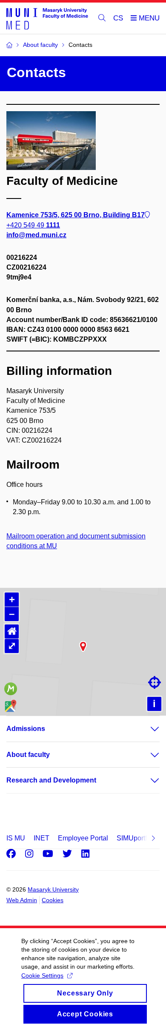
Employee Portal (83, 838)
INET (41, 838)
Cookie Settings (42, 975)
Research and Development (51, 780)
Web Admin (21, 900)
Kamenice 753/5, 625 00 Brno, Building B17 (75, 215)
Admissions (25, 728)
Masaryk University (53, 889)
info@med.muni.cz (36, 235)
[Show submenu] (146, 729)
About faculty (28, 754)
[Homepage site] (47, 18)
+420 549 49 (33, 225)
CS (118, 18)
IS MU (15, 838)
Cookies (52, 900)
